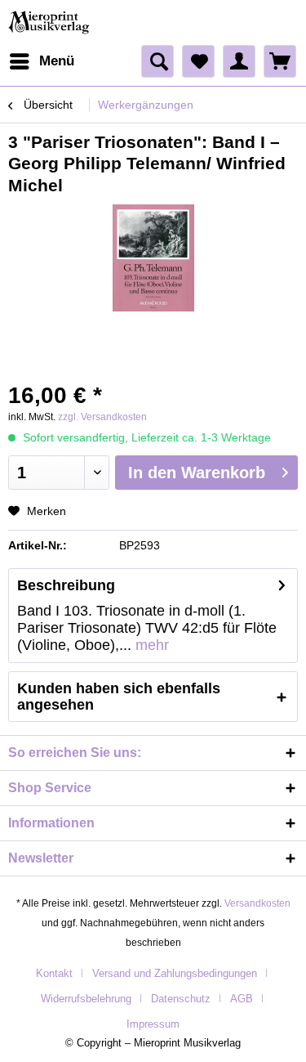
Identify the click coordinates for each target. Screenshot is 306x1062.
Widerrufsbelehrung (86, 999)
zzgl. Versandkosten (102, 417)
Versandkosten (257, 903)
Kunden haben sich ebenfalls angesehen (118, 696)
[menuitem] (41, 61)
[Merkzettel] (198, 61)
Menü (56, 61)
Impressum (153, 1024)
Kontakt (54, 973)
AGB (241, 999)
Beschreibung (66, 585)
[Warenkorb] (280, 61)
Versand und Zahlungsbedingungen (174, 973)
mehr (150, 645)
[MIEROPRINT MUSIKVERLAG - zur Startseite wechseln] (50, 22)
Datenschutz (181, 999)
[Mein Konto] (239, 61)
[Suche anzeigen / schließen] (157, 61)
